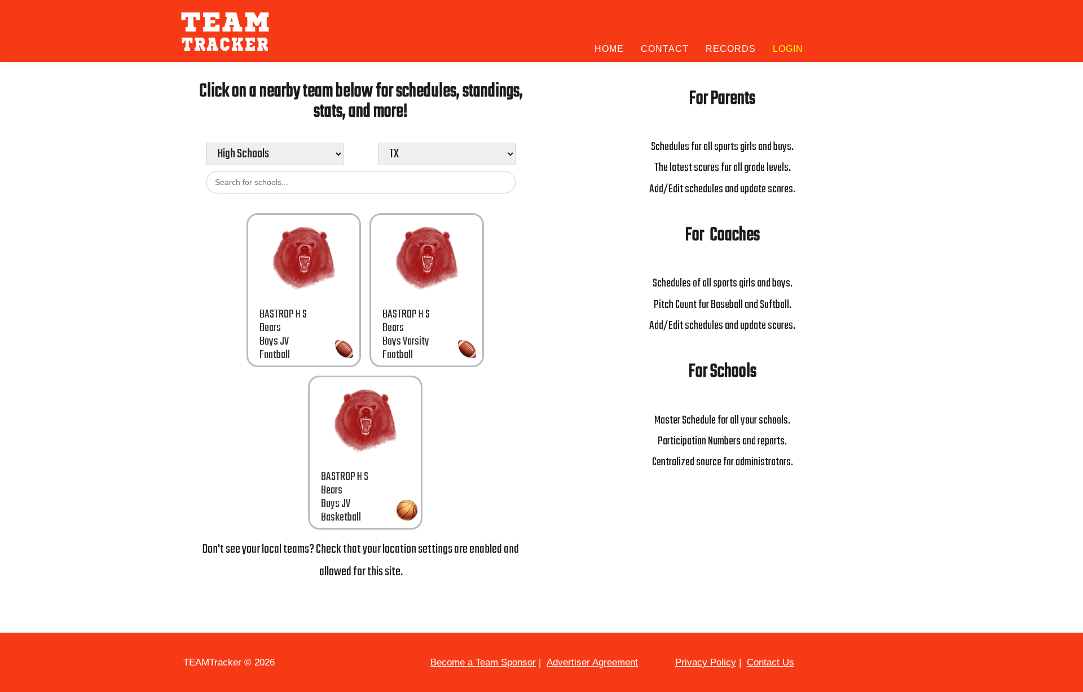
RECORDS (731, 49)
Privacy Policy (705, 662)
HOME (609, 49)
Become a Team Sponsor (483, 662)
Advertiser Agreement (592, 662)
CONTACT (665, 49)
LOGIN (788, 49)
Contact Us (770, 662)
